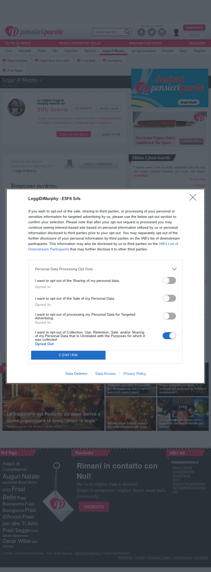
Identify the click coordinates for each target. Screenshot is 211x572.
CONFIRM (68, 355)
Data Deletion (76, 373)
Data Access (105, 373)
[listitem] (105, 269)
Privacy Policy (135, 373)
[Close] (194, 199)
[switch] (169, 280)
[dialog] (105, 286)
